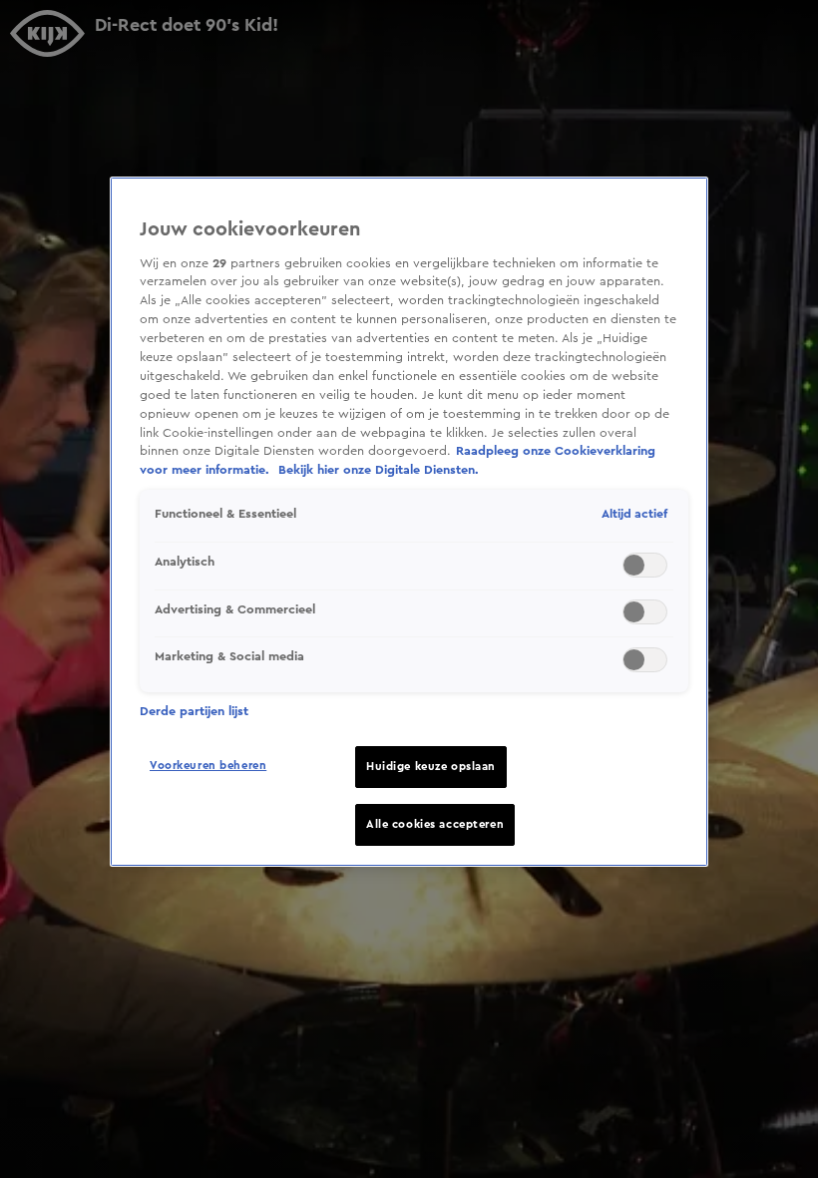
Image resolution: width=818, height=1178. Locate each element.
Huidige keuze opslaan (431, 766)
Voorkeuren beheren (208, 765)
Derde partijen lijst (194, 711)
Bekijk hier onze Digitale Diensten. (378, 470)
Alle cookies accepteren (435, 824)
